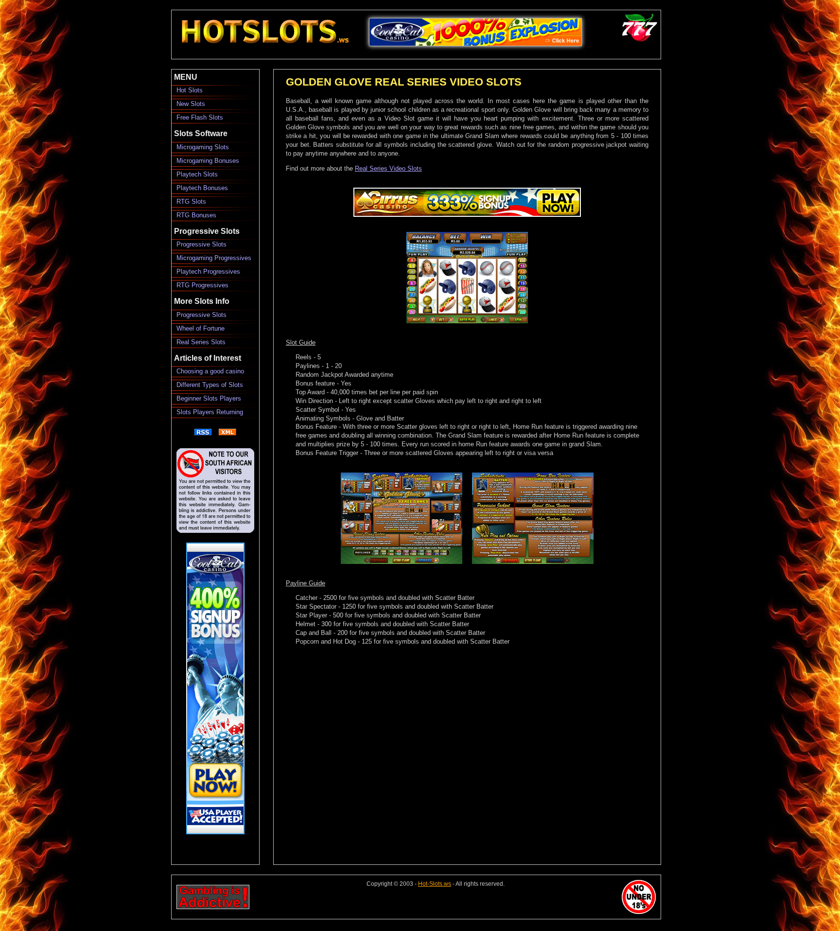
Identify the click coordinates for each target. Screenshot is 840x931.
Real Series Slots (201, 342)
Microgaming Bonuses (207, 160)
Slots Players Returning (209, 412)
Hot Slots (189, 90)
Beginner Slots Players (208, 398)
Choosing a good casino (210, 371)
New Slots (190, 103)
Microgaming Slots (202, 147)
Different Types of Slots (209, 384)
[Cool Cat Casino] (475, 51)
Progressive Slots (201, 244)
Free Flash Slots (199, 117)
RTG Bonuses (196, 215)
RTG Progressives (202, 285)
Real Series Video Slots (388, 168)
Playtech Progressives (208, 271)
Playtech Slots (197, 174)
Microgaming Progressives (213, 258)
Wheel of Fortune (200, 328)
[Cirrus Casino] (467, 214)
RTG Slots (191, 201)
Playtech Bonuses (202, 188)
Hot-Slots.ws (434, 883)
